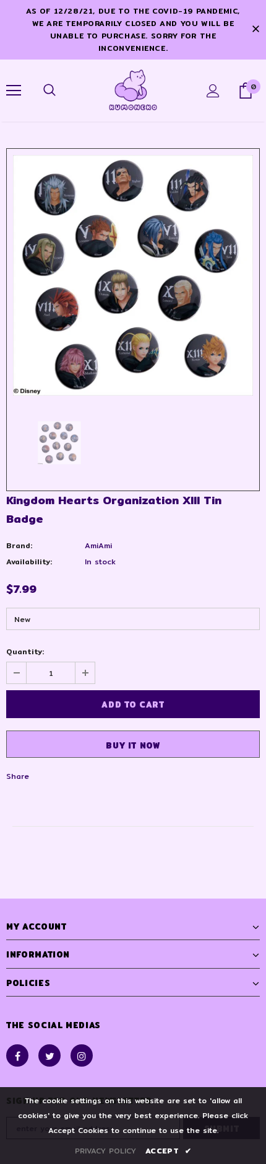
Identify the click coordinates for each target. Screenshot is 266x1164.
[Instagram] (82, 1055)
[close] (255, 30)
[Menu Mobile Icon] (13, 90)
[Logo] (133, 90)
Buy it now (133, 745)
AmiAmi (98, 545)
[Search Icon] (49, 90)
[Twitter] (49, 1055)
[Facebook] (17, 1055)
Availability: (29, 561)
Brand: (19, 545)
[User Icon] (213, 90)
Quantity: (25, 651)
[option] (133, 275)
